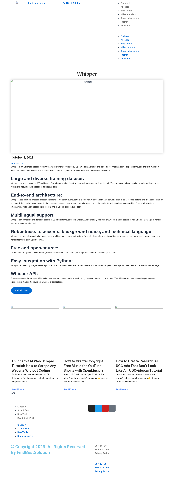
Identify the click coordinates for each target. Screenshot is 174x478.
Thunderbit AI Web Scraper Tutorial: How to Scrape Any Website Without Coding (34, 365)
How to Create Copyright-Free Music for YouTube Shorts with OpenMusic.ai (84, 365)
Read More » (18, 389)
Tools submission (130, 18)
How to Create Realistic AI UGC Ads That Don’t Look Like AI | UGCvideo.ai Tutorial (139, 365)
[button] (138, 32)
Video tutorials (128, 14)
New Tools (22, 414)
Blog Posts (126, 10)
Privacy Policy (102, 453)
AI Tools (125, 7)
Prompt (124, 22)
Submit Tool (23, 410)
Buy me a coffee (25, 418)
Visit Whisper (21, 290)
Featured (125, 3)
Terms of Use (102, 449)
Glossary (125, 25)
